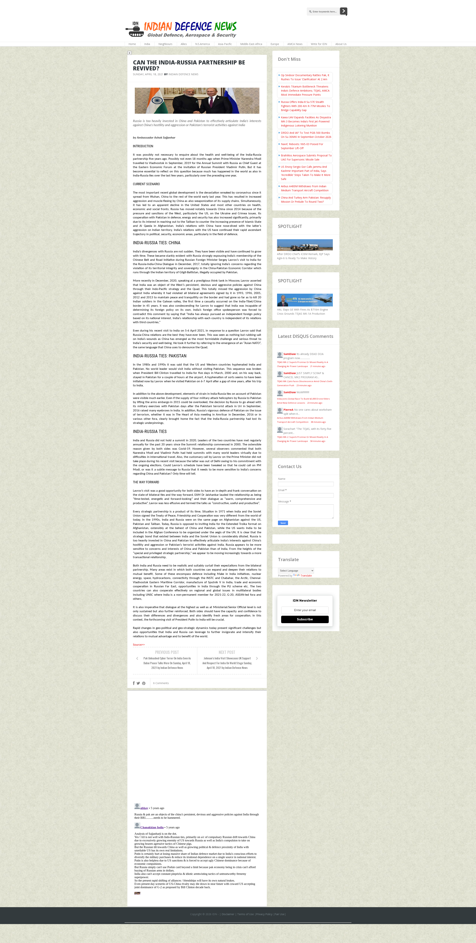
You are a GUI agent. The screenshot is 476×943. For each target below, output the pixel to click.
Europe (275, 44)
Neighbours (165, 44)
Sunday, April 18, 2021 (148, 74)
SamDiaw (290, 354)
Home (132, 44)
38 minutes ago (318, 422)
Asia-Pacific (225, 44)
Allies (184, 44)
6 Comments (161, 683)
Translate (306, 575)
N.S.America (202, 44)
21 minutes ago (317, 366)
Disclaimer (228, 914)
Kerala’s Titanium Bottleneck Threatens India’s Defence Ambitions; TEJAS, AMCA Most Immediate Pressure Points (305, 90)
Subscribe (305, 619)
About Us (341, 44)
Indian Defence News (183, 74)
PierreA (288, 409)
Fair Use (279, 914)
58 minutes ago (317, 441)
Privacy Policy (264, 914)
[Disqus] (197, 747)
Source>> (139, 644)
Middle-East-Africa (251, 44)
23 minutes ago (304, 385)
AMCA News (295, 44)
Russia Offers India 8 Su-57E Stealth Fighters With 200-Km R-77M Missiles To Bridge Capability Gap (305, 106)
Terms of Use (245, 914)
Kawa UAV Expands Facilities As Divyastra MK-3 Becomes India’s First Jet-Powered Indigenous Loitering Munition (306, 121)
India (147, 44)
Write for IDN (319, 44)
